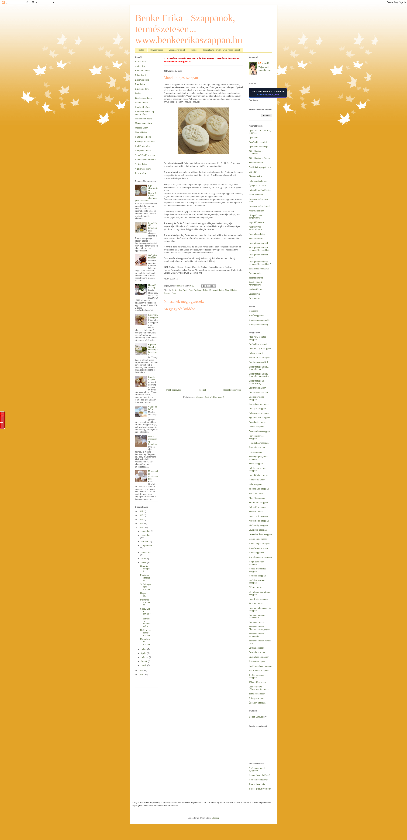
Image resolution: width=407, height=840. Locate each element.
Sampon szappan (143, 150)
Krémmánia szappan (258, 502)
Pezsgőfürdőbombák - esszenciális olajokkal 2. (260, 263)
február (144, 661)
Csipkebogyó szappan (259, 404)
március (145, 657)
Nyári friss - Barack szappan (145, 632)
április (144, 653)
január (144, 665)
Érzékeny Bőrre (201, 290)
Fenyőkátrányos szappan (256, 437)
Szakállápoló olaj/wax (259, 269)
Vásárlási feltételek (177, 50)
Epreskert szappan (257, 422)
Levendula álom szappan (260, 534)
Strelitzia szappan (257, 652)
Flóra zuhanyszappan (259, 443)
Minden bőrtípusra (143, 119)
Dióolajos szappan (257, 408)
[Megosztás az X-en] (208, 286)
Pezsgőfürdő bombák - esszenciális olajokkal (259, 248)
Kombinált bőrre (216, 290)
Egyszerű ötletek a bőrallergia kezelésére (153, 349)
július (143, 559)
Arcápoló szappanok (258, 344)
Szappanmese (156, 50)
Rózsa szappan (256, 603)
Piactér (194, 50)
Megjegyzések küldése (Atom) (210, 397)
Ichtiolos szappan (257, 480)
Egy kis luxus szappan (259, 417)
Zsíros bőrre (140, 173)
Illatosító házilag (152, 286)
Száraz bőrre (170, 293)
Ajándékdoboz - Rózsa (259, 158)
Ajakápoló (253, 137)
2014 (141, 527)
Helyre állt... (143, 594)
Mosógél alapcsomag (258, 324)
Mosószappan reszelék (259, 320)
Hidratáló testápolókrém (260, 190)
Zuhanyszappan (256, 698)
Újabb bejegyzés (173, 390)
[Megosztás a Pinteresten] (214, 286)
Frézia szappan (256, 452)
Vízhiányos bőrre (143, 169)
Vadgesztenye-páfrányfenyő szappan (259, 688)
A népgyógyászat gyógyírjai (257, 769)
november (145, 535)
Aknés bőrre (140, 61)
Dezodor (252, 172)
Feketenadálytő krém (258, 181)
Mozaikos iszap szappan (260, 557)
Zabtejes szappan (257, 694)
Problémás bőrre (142, 146)
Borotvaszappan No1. (259, 362)
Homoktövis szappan (258, 475)
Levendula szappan (258, 530)
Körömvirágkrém (256, 211)
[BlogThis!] (205, 286)
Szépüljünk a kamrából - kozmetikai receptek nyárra (145, 617)
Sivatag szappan (256, 648)
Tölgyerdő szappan (257, 682)
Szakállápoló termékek (145, 159)
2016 (141, 519)
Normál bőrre (231, 290)
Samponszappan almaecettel (256, 635)
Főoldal (141, 50)
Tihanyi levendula (257, 784)
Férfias (138, 93)
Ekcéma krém (255, 176)
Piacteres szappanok (145, 577)
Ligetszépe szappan (258, 539)
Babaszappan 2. (256, 353)
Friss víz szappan (257, 447)
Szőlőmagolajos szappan (145, 586)
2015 (141, 523)
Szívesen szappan (257, 661)
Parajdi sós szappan (258, 599)
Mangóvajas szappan (258, 548)
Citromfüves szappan (258, 392)
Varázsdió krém (152, 408)
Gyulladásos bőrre (143, 98)
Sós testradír (255, 273)
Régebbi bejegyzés (232, 390)
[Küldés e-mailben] (202, 286)
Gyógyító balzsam (152, 256)
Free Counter (254, 100)
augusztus (146, 552)
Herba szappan (256, 463)
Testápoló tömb (256, 278)
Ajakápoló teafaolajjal (258, 146)
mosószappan (141, 128)
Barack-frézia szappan (259, 357)
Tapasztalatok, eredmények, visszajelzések (221, 50)
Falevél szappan (256, 426)
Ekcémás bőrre (142, 80)
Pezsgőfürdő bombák (258, 243)
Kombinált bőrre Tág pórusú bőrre (144, 113)
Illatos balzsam (256, 194)
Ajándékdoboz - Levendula (256, 152)
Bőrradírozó (140, 75)
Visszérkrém (254, 294)
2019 (141, 511)
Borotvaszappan (142, 70)
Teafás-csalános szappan (256, 676)
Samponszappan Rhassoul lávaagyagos (259, 628)
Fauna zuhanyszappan (259, 431)
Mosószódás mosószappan (153, 475)
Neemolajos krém (257, 234)
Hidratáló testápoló (145, 568)
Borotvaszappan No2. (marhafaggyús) (259, 368)
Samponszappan (256, 622)
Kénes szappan (256, 511)
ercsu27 (265, 63)
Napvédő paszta (256, 222)
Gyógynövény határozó (259, 775)
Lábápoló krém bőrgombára (255, 216)
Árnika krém (254, 298)
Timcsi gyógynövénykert (260, 789)
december (146, 531)
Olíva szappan (255, 587)
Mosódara (253, 311)
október (144, 541)
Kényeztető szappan (258, 516)
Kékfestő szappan (257, 507)
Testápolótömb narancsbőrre (255, 283)
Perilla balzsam (256, 238)
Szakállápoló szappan (145, 155)
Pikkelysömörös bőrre (145, 141)
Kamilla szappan (152, 378)
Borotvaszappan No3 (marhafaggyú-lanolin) (259, 375)
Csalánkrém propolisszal (260, 167)
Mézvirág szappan (257, 576)
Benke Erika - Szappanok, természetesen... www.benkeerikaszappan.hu (188, 29)
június (144, 562)
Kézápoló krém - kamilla (260, 206)
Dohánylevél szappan (259, 413)
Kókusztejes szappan (259, 521)
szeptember (146, 545)
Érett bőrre (188, 290)
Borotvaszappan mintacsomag (256, 382)
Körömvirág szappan (153, 316)
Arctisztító (177, 290)
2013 (141, 670)
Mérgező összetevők (258, 780)
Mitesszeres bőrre (143, 123)
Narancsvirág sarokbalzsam (255, 228)
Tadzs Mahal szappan (259, 670)
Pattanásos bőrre (143, 137)
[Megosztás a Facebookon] (211, 286)
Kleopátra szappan (257, 498)
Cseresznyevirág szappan (256, 398)
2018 (141, 515)
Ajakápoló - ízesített (258, 142)
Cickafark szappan (257, 388)
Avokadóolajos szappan (260, 348)
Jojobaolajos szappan (259, 489)
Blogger (215, 818)
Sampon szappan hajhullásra (257, 616)
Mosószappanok (256, 315)
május (144, 649)
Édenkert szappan (257, 703)
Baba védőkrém (256, 162)
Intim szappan (141, 102)
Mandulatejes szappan (259, 543)
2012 (141, 674)
